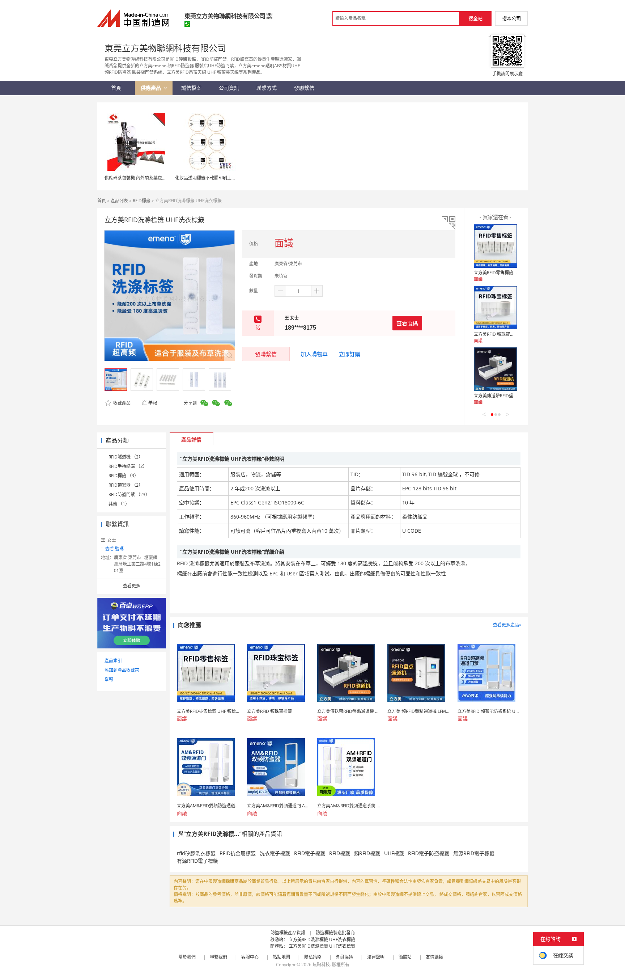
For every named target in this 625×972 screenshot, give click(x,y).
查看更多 (131, 586)
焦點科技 (321, 965)
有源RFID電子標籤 (197, 860)
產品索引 (113, 661)
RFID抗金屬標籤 (238, 853)
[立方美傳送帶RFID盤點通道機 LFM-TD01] (495, 369)
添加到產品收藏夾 (122, 670)
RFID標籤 (141, 201)
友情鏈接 (434, 957)
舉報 (152, 403)
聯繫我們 (218, 957)
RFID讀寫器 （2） (126, 485)
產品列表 (119, 201)
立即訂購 (349, 354)
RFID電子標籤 (309, 853)
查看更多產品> (507, 625)
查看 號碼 (114, 549)
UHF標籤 (394, 853)
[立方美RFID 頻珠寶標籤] (495, 307)
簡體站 (405, 957)
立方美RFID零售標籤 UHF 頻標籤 (505, 273)
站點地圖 (281, 957)
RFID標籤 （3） (124, 476)
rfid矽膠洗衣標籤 (196, 853)
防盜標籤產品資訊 (288, 933)
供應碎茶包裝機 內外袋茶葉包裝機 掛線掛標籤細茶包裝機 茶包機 (167, 178)
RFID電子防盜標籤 (428, 853)
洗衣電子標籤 (275, 853)
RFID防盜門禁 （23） (129, 494)
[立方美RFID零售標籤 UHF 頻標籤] (495, 246)
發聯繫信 (266, 354)
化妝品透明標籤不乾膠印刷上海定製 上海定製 (219, 178)
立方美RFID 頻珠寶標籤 (496, 334)
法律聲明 (375, 957)
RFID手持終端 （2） (128, 466)
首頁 (101, 201)
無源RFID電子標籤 (473, 853)
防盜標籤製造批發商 (335, 933)
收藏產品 (121, 403)
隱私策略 (313, 957)
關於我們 (187, 957)
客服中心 (250, 957)
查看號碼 (407, 323)
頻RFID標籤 (367, 853)
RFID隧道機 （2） (126, 457)
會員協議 (344, 957)
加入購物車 (314, 354)
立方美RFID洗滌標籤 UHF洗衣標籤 (322, 940)
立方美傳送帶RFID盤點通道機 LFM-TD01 (513, 396)
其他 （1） (119, 504)
